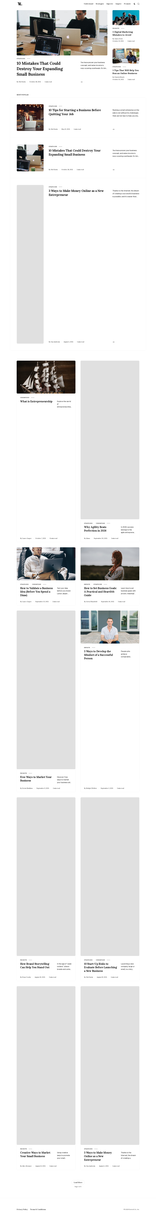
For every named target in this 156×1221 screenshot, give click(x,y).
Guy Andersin (55, 342)
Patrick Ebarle (119, 77)
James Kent (119, 39)
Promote (115, 28)
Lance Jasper (27, 538)
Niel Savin (22, 82)
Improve (87, 584)
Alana (88, 538)
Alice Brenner (27, 1166)
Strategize (21, 58)
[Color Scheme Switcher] (134, 4)
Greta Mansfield (91, 602)
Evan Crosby (26, 977)
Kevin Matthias (27, 788)
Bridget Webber (91, 788)
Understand (24, 397)
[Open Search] (138, 4)
